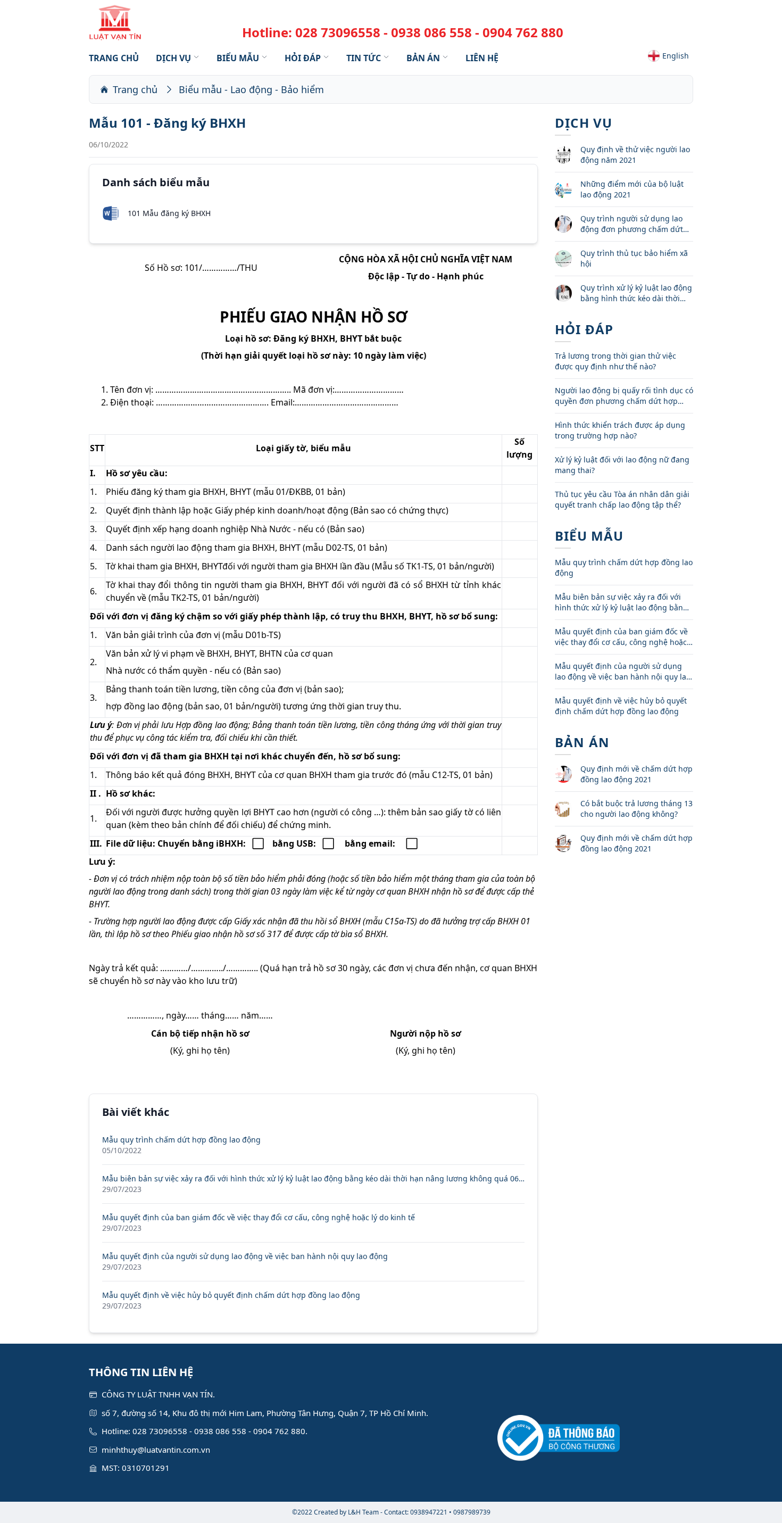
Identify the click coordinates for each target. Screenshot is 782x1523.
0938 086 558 (431, 32)
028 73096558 (337, 32)
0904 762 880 (522, 32)
